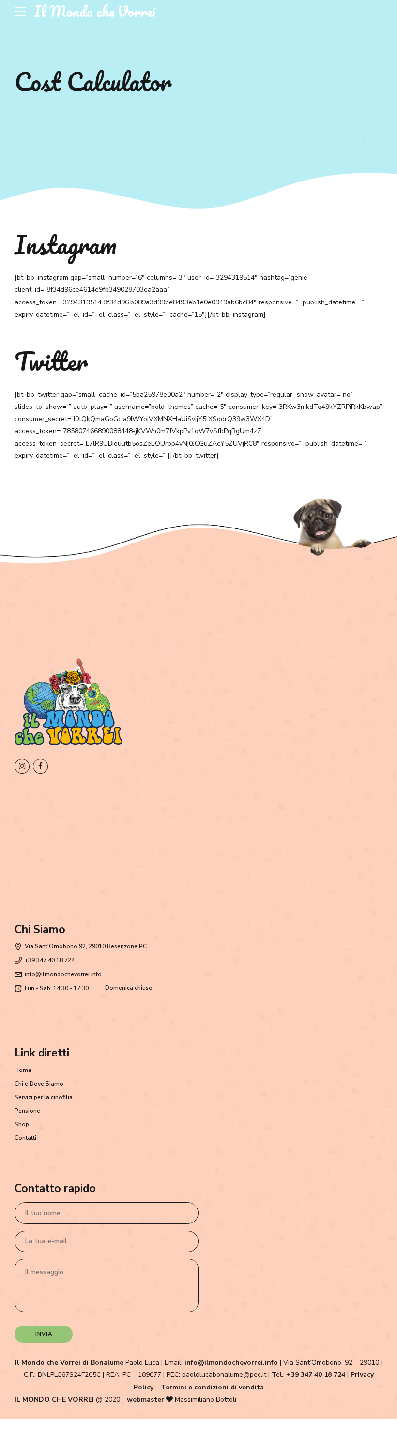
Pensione (27, 1111)
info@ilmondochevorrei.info (231, 1362)
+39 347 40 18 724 (316, 1374)
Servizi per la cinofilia (44, 1097)
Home (23, 1070)
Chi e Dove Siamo (39, 1083)
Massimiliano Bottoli (205, 1399)
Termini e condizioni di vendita (212, 1387)
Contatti (25, 1138)
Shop (22, 1124)
